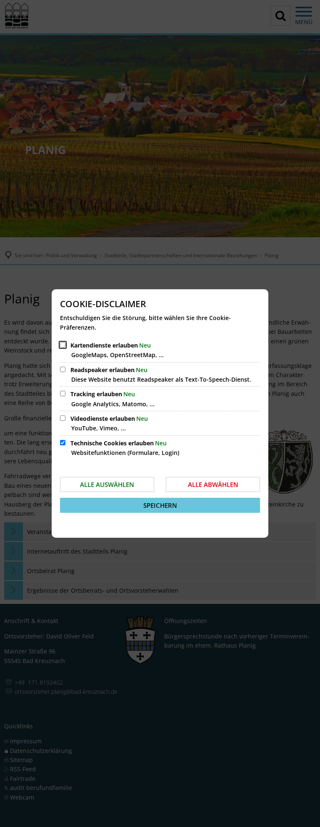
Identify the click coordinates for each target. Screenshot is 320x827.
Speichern (160, 505)
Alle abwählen (213, 484)
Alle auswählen (107, 484)
